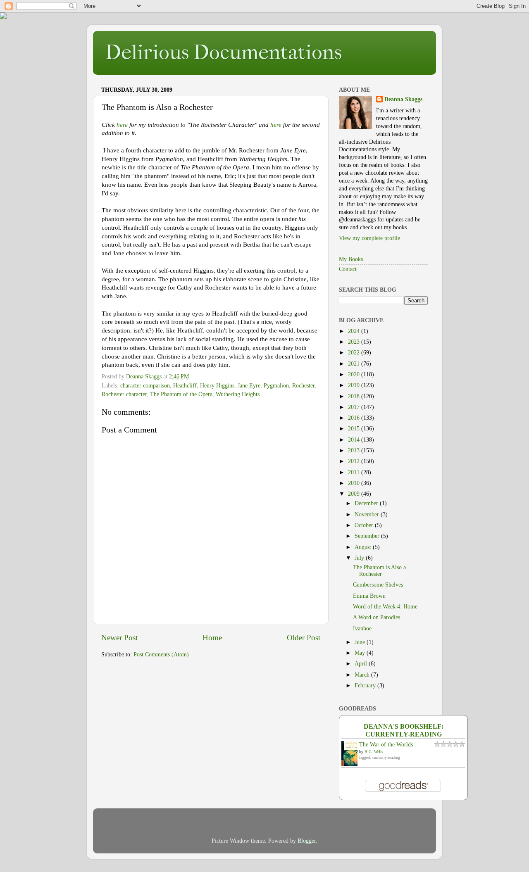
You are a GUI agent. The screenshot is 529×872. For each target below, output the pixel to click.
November (368, 514)
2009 (354, 494)
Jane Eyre (249, 386)
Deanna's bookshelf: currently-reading (403, 730)
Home (212, 637)
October (365, 525)
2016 (354, 418)
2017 (354, 407)
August (364, 547)
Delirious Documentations (223, 52)
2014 (354, 440)
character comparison (145, 386)
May (361, 653)
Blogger (307, 841)
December (367, 503)
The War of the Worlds (386, 744)
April (362, 664)
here (122, 124)
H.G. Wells (374, 751)
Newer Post (119, 637)
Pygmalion (276, 386)
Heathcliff (185, 386)
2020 (354, 374)
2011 (354, 472)
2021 (354, 364)
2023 (354, 342)
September (368, 536)
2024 (354, 331)
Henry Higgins (217, 386)
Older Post (303, 637)
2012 (354, 461)
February (366, 685)
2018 (354, 396)
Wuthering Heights (238, 394)
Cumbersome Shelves (378, 585)
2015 (354, 428)
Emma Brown (369, 596)
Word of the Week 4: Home (385, 607)
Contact (348, 269)
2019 (354, 385)
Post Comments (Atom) (161, 654)
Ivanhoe (362, 628)
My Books (351, 259)
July (360, 558)
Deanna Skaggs (403, 99)
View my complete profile (369, 238)
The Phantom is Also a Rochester (379, 570)
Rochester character (124, 394)
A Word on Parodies (376, 617)
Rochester (303, 386)
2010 (354, 483)
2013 (354, 450)
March (363, 675)
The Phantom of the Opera (181, 394)
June (361, 642)
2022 (354, 352)
